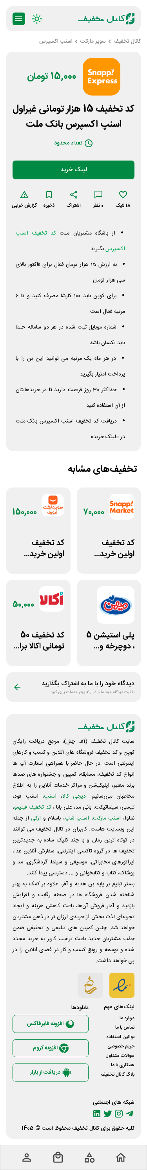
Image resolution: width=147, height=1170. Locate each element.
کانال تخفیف (85, 1128)
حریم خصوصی (120, 1046)
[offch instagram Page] (118, 1113)
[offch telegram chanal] (129, 1113)
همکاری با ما (122, 1065)
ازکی (36, 818)
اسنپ (50, 796)
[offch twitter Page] (108, 1113)
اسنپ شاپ (77, 818)
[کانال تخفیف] (106, 19)
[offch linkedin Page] (97, 1113)
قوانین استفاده (120, 1037)
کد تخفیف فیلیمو (32, 807)
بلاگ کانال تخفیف (117, 1074)
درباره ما (127, 1018)
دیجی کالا (74, 796)
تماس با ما (124, 1027)
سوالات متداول (119, 1056)
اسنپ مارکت (107, 818)
